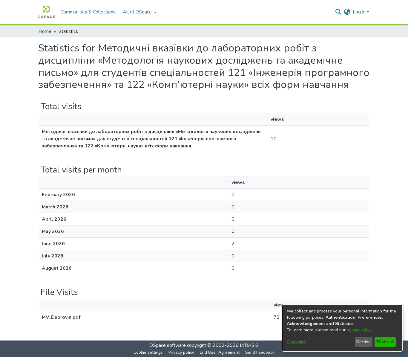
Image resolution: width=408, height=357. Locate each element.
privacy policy (359, 330)
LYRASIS (249, 345)
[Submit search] (338, 12)
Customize (296, 342)
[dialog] (342, 328)
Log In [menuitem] (359, 12)
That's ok (385, 342)
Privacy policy (181, 352)
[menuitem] (139, 12)
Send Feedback (259, 352)
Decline (363, 342)
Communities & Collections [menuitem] (88, 12)
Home (45, 31)
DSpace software (167, 345)
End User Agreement (220, 352)
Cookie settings (148, 352)
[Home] (46, 12)
